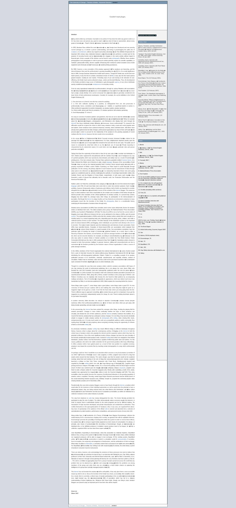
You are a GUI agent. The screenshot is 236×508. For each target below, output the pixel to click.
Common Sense (126, 160)
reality (86, 324)
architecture (82, 52)
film (113, 75)
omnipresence (97, 84)
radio (90, 398)
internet (73, 123)
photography (116, 58)
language (109, 162)
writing (115, 318)
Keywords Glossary (105, 2)
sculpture (74, 52)
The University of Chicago (78, 2)
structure (122, 368)
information (89, 443)
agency (117, 82)
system (73, 216)
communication (122, 439)
